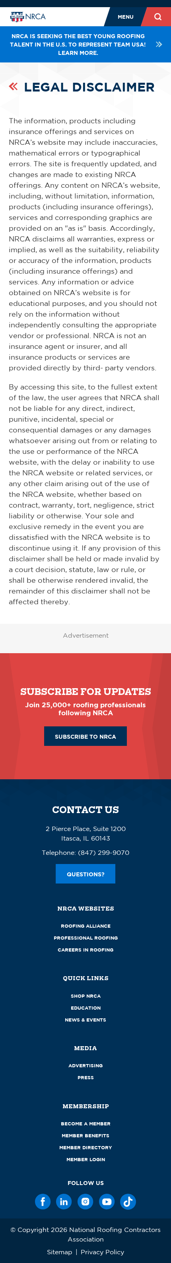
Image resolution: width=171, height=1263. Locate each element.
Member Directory (85, 1147)
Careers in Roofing (85, 950)
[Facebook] (43, 1202)
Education (86, 1008)
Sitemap (59, 1251)
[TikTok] (128, 1202)
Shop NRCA (86, 996)
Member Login (85, 1159)
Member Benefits (85, 1135)
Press (86, 1077)
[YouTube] (107, 1202)
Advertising (85, 1065)
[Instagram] (85, 1202)
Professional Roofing (86, 938)
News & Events (85, 1020)
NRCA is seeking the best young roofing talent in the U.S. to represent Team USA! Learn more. (78, 44)
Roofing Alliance (86, 926)
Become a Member (86, 1124)
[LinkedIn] (64, 1202)
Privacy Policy (102, 1251)
